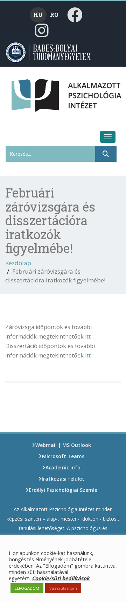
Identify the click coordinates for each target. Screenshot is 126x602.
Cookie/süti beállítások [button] (61, 578)
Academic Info (63, 467)
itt (88, 336)
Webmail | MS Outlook (63, 445)
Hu (38, 14)
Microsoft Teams (63, 456)
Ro (54, 14)
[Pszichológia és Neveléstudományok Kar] (23, 92)
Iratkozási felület (63, 478)
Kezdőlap (18, 263)
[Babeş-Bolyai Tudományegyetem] (48, 51)
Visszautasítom (63, 588)
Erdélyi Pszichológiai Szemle (63, 490)
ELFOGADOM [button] (27, 588)
